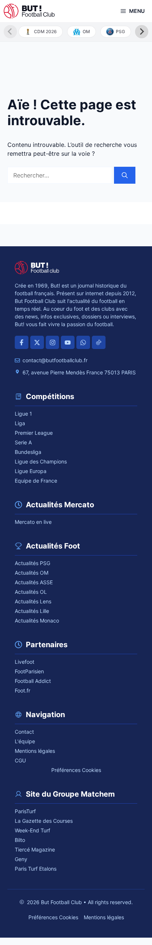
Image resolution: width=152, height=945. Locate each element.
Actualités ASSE (34, 582)
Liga (20, 423)
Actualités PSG (32, 563)
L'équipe (25, 741)
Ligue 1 (23, 413)
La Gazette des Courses (44, 821)
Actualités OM (31, 573)
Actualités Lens (33, 601)
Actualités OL (31, 592)
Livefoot (24, 662)
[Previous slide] (10, 31)
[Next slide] (141, 31)
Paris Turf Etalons (35, 868)
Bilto (20, 840)
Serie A (23, 442)
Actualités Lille (32, 611)
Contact (24, 732)
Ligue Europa (30, 471)
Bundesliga (28, 452)
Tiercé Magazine (35, 849)
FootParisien (29, 671)
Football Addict (33, 681)
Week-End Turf (32, 830)
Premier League (34, 433)
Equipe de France (36, 480)
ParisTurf (25, 811)
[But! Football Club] (29, 11)
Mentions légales (35, 751)
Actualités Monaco (37, 620)
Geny (21, 859)
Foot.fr (22, 690)
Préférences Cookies (76, 770)
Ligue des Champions (41, 461)
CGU (20, 760)
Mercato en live (33, 522)
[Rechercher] (124, 175)
